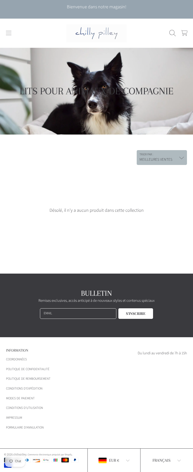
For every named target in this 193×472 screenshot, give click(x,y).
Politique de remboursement (28, 378)
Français (161, 460)
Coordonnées (16, 359)
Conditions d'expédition (24, 388)
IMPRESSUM (14, 417)
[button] (8, 33)
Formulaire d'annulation (25, 427)
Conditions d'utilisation (24, 408)
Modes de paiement (20, 398)
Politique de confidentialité (28, 369)
